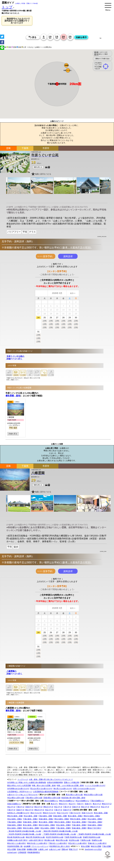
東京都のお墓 (49, 840)
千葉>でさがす (74, 813)
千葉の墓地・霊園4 (79, 825)
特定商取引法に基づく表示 (59, 846)
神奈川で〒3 (48, 807)
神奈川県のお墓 (61, 840)
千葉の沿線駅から (97, 801)
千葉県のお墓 (85, 840)
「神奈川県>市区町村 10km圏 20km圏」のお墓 (59, 831)
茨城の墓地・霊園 (59, 816)
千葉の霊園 (106, 846)
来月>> (72, 293)
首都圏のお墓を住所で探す (17, 840)
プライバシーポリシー (39, 846)
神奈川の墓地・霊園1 (92, 816)
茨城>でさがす (87, 813)
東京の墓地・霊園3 (46, 822)
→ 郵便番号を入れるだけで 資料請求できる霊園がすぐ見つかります (17, 20)
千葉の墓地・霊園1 (30, 819)
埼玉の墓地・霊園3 (79, 822)
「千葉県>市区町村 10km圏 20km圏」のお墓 (59, 834)
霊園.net (64, 849)
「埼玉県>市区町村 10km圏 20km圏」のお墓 (24, 834)
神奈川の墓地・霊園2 (78, 819)
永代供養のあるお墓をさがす (18, 789)
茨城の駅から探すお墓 (51, 798)
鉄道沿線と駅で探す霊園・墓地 (73, 798)
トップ (7, 7)
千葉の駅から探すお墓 (33, 798)
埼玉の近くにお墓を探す (77, 843)
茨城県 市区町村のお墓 (91, 837)
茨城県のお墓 (97, 840)
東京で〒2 (96, 804)
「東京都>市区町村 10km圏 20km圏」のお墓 (24, 831)
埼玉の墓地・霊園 (30, 816)
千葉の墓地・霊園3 (94, 822)
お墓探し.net (43, 849)
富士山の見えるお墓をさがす (41, 789)
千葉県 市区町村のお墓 (72, 837)
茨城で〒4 (20, 810)
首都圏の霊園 (32, 849)
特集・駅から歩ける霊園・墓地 (43, 786)
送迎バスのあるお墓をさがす (84, 789)
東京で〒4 (85, 807)
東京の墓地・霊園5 (14, 828)
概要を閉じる (38, 167)
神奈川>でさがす (49, 813)
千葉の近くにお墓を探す (57, 843)
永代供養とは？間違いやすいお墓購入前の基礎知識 (26, 783)
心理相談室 (22, 853)
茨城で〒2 (29, 807)
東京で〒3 (38, 807)
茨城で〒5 (67, 810)
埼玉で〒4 (105, 807)
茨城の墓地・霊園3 (14, 825)
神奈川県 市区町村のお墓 (35, 837)
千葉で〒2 (20, 807)
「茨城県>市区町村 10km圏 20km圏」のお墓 (94, 834)
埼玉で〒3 (58, 807)
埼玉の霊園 (11, 849)
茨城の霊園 (21, 849)
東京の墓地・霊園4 (30, 825)
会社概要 (27, 846)
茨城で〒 (88, 804)
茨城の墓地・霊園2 (30, 822)
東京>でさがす (35, 813)
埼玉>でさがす (62, 813)
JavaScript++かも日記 (93, 849)
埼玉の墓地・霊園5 (47, 828)
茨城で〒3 (76, 807)
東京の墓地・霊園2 (61, 819)
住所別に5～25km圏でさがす (18, 813)
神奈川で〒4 (95, 807)
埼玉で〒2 (11, 807)
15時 (44, 327)
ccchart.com (11, 853)
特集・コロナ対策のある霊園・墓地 (70, 786)
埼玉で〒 (72, 804)
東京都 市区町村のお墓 (15, 837)
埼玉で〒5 (49, 810)
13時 (44, 324)
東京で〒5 (29, 810)
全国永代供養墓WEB (54, 783)
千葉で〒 (80, 804)
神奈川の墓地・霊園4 (47, 825)
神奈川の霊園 (96, 846)
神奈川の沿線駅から (66, 801)
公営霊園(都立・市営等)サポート (19, 792)
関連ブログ (73, 849)
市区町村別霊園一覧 (14, 846)
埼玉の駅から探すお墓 (15, 798)
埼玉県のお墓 (74, 840)
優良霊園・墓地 (13, 395)
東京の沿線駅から (51, 801)
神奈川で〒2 (106, 804)
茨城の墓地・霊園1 (46, 819)
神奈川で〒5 (39, 810)
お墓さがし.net (54, 849)
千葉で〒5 (58, 810)
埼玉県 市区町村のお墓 (54, 837)
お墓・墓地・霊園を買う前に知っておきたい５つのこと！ (50, 780)
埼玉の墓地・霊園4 (63, 825)
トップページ (23, 780)
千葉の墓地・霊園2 (14, 822)
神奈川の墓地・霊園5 (31, 828)
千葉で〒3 (67, 807)
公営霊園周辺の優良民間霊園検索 (45, 792)
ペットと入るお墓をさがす (95, 786)
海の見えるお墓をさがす (62, 789)
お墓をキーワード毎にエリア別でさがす (22, 795)
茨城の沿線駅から (14, 804)
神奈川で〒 (63, 804)
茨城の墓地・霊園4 (94, 825)
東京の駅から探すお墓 (74, 795)
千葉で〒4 (11, 810)
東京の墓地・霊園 (100, 813)
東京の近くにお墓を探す (16, 843)
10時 (44, 321)
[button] (66, 65)
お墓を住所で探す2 (36, 840)
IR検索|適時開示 (33, 853)
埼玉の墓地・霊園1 (14, 819)
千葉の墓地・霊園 (45, 816)
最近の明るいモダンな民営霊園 (19, 786)
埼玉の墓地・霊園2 (94, 819)
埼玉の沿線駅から (82, 801)
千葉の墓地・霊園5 (63, 828)
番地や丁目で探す (94, 828)
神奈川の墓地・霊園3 (62, 822)
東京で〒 (54, 804)
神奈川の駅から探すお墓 (93, 795)
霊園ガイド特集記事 (71, 783)
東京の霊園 (85, 846)
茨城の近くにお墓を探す (97, 843)
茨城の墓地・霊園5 (79, 828)
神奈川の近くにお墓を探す (37, 843)
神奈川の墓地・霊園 (14, 816)
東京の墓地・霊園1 (75, 816)
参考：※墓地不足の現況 (76, 247)
